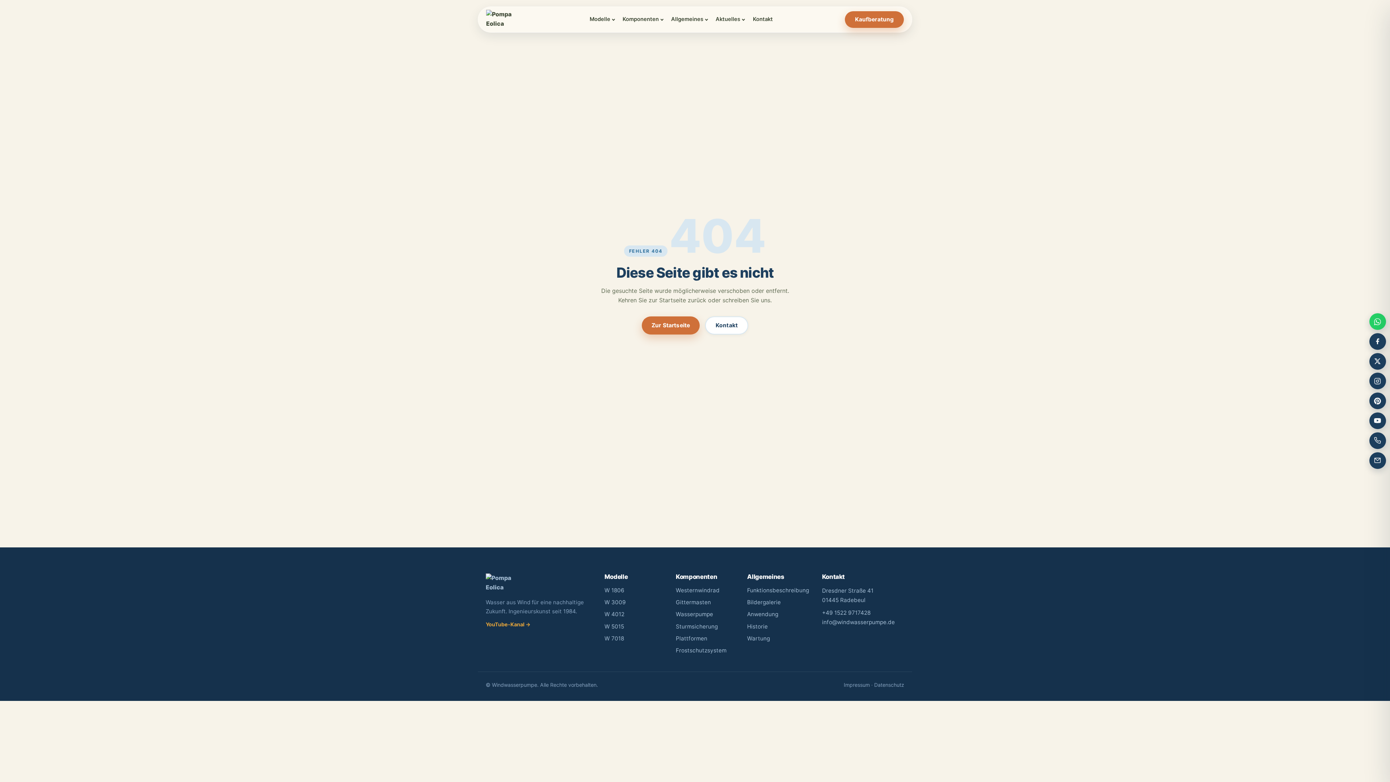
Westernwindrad (698, 590)
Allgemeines (687, 19)
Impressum (857, 685)
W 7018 (614, 638)
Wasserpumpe (694, 614)
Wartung (758, 638)
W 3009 (615, 602)
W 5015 (614, 626)
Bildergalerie (764, 602)
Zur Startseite (671, 325)
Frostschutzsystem (701, 650)
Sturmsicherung (697, 626)
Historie (757, 626)
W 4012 (614, 614)
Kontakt (763, 19)
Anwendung (762, 614)
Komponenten (641, 19)
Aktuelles (728, 19)
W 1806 (614, 590)
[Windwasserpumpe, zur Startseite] (501, 19)
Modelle (600, 19)
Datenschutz (889, 685)
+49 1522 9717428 (846, 612)
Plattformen (691, 638)
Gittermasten (693, 602)
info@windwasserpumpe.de (858, 622)
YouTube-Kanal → (508, 624)
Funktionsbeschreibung (778, 590)
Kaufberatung (874, 19)
